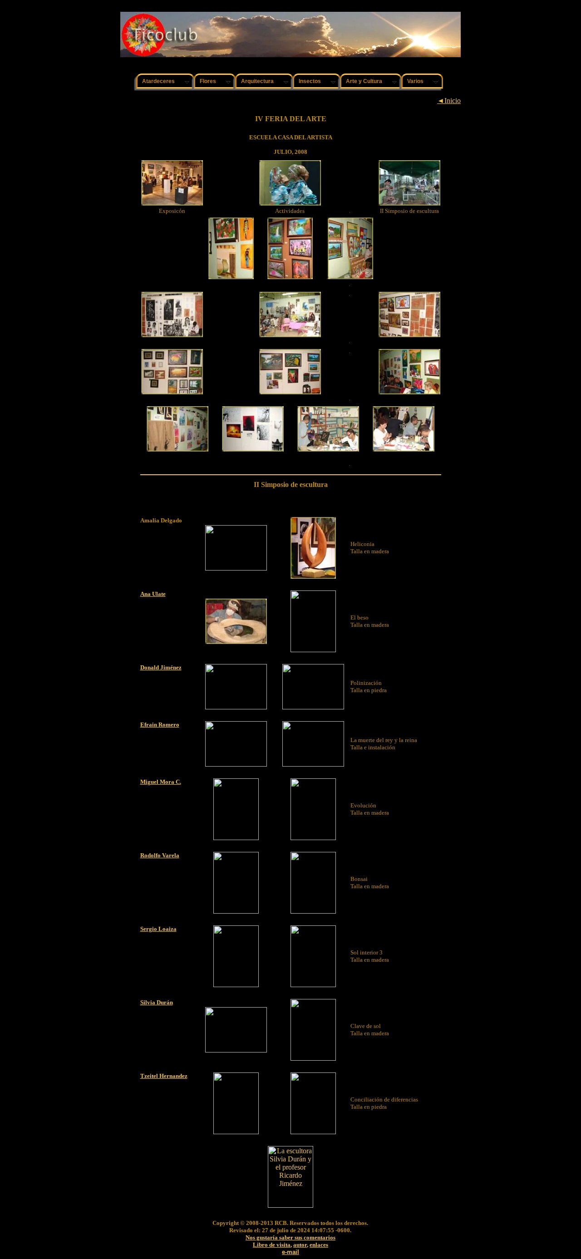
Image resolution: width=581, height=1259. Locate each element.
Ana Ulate (153, 593)
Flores (208, 81)
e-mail (290, 1252)
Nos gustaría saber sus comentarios (290, 1237)
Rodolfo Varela (159, 855)
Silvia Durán (156, 1002)
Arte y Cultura (364, 81)
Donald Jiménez (161, 667)
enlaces (319, 1244)
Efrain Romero (159, 724)
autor (300, 1244)
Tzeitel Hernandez (163, 1075)
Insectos (310, 81)
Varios (415, 81)
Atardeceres (158, 81)
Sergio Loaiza (158, 928)
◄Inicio (449, 100)
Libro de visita (271, 1244)
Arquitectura (257, 81)
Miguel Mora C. (160, 781)
